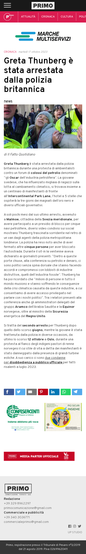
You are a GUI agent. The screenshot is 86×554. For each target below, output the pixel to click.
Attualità (28, 17)
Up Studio (75, 532)
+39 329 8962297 (17, 504)
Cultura (67, 17)
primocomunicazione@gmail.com (28, 508)
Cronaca (48, 17)
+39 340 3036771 (17, 517)
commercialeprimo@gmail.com (26, 522)
